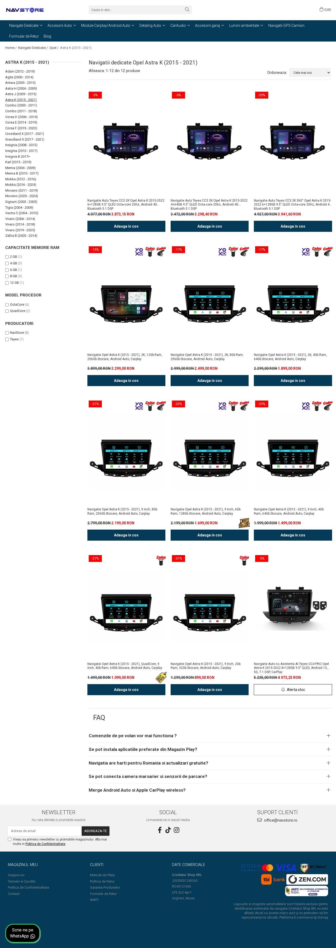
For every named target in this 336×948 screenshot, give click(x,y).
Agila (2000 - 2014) (19, 77)
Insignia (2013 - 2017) (21, 151)
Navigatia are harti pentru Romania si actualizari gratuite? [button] (148, 763)
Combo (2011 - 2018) (21, 111)
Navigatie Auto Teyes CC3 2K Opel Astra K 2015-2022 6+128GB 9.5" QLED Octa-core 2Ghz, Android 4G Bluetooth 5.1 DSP (125, 204)
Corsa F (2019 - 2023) (21, 128)
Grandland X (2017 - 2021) (24, 139)
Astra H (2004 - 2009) (21, 88)
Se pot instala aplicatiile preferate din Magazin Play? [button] (143, 749)
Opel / (54, 48)
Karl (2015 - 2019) (18, 162)
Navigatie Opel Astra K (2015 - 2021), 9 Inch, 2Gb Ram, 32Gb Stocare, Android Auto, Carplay (205, 666)
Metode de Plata (102, 875)
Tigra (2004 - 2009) (19, 207)
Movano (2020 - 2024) (21, 196)
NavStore (17, 333)
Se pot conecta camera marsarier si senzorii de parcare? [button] (148, 776)
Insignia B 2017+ (17, 156)
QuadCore (17, 311)
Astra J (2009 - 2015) (20, 94)
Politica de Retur (102, 881)
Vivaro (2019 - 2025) (20, 230)
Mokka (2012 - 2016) (20, 179)
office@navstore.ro (280, 820)
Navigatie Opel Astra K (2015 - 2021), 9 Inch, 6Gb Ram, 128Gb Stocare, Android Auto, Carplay (205, 511)
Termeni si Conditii (21, 881)
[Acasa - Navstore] (31, 9)
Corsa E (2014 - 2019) (21, 122)
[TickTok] (168, 830)
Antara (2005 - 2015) (20, 83)
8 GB (13, 276)
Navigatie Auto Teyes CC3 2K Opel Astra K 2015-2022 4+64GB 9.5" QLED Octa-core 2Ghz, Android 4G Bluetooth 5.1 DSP (209, 204)
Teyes (14, 339)
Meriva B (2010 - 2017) (22, 173)
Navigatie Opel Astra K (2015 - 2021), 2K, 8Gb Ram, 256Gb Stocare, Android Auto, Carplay (207, 357)
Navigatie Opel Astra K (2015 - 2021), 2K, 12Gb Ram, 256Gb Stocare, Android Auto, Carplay (124, 357)
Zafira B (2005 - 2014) (21, 236)
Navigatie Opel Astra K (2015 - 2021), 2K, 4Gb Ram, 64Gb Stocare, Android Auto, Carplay (290, 357)
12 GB (14, 283)
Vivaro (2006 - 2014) (20, 219)
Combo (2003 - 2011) (21, 105)
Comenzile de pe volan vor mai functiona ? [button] (133, 735)
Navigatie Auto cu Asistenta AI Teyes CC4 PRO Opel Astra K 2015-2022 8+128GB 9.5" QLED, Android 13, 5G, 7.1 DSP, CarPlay (291, 668)
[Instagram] (176, 830)
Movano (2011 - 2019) (21, 190)
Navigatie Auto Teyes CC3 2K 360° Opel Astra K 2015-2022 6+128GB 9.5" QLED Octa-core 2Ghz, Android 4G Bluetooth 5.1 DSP (293, 204)
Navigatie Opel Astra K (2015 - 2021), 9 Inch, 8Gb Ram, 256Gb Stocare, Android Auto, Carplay (122, 511)
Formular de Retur (24, 36)
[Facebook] (159, 830)
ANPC (94, 900)
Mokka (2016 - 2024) (20, 185)
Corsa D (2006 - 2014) (21, 117)
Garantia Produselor (105, 887)
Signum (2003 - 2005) (21, 202)
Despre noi (16, 875)
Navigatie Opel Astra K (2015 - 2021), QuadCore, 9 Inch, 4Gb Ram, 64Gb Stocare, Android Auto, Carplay (124, 666)
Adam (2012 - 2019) (20, 71)
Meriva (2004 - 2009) (20, 168)
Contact (14, 894)
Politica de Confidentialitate (45, 844)
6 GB (13, 270)
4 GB (13, 263)
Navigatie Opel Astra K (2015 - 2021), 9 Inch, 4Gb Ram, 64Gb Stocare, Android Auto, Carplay (289, 511)
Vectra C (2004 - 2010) (21, 213)
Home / (11, 48)
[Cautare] (187, 10)
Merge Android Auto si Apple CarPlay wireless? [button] (137, 790)
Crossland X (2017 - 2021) (24, 134)
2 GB (13, 257)
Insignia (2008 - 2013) (21, 145)
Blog (47, 36)
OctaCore (17, 304)
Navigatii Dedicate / (33, 48)
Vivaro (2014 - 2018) (20, 224)
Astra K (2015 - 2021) (21, 100)
